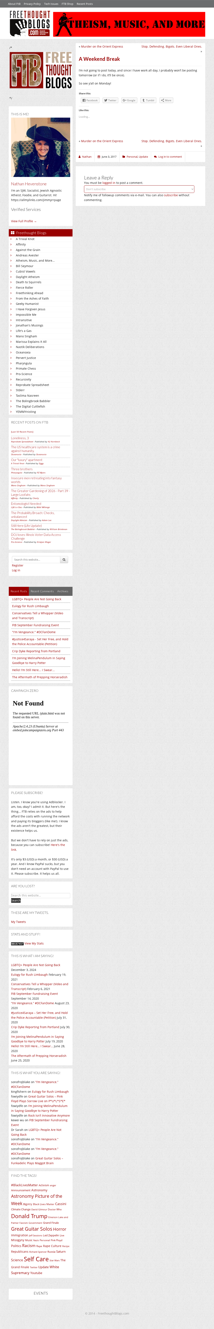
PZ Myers (41, 472)
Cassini (60, 1204)
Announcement (21, 1190)
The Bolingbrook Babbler (33, 401)
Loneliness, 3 (20, 438)
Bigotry (27, 1204)
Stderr (20, 390)
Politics (16, 1246)
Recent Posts (85, 4)
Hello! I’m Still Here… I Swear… (32, 1046)
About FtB (14, 4)
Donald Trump (29, 1216)
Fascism (23, 1222)
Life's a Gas (24, 331)
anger (53, 1185)
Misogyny (17, 1240)
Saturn (61, 1251)
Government (35, 1222)
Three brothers (22, 469)
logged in (108, 183)
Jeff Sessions (35, 1235)
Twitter (33, 1267)
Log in (16, 570)
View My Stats (34, 943)
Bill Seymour (24, 266)
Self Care (36, 1259)
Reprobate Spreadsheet (32, 385)
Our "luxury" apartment (26, 460)
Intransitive (24, 320)
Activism (44, 1185)
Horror (59, 1229)
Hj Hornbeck (54, 441)
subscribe (171, 195)
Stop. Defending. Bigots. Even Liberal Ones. (171, 46)
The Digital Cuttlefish (30, 406)
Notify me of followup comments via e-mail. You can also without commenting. (136, 197)
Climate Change (21, 1209)
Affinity (21, 244)
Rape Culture (52, 1246)
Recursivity (23, 379)
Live (62, 1235)
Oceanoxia (23, 352)
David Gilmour (39, 1209)
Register (17, 565)
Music (28, 1240)
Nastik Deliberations (30, 347)
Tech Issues (51, 4)
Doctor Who (55, 1209)
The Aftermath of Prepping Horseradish (40, 677)
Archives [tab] (62, 591)
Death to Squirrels (28, 282)
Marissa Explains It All (31, 342)
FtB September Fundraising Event (35, 625)
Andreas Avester (27, 255)
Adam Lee (46, 520)
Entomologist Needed (26, 503)
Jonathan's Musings (29, 325)
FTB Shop (67, 4)
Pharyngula (24, 363)
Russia (51, 1252)
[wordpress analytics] (17, 943)
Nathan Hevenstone (29, 183)
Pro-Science (24, 374)
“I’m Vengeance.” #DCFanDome (32, 1003)
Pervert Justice (26, 358)
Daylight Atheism (28, 277)
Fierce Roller (24, 288)
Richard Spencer (38, 1251)
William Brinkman (58, 529)
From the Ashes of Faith (32, 298)
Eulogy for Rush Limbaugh (30, 606)
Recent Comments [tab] (42, 591)
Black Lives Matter (43, 1204)
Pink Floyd (56, 1240)
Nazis (36, 1240)
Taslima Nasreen (27, 396)
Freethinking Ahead (29, 293)
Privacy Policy (32, 4)
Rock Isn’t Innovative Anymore (49, 1115)
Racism (29, 1245)
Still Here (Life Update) (26, 525)
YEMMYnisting (26, 412)
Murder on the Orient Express (102, 46)
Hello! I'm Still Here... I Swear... (33, 670)
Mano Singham (26, 336)
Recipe (65, 1246)
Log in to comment (170, 156)
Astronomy (39, 1190)
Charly (36, 498)
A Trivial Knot (25, 239)
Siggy (41, 463)
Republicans (19, 1252)
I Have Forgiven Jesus (30, 309)
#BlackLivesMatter (24, 1185)
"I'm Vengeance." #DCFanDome (34, 632)
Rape (39, 1246)
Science (17, 1260)
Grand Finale (51, 1223)
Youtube (36, 1273)
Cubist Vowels (25, 271)
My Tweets (18, 922)
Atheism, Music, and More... (35, 260)
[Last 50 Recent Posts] (22, 431)
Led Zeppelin (51, 1235)
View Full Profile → (24, 221)
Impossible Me (26, 315)
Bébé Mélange (43, 507)
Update (43, 1267)
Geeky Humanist (27, 304)
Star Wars (55, 1260)
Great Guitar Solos (31, 1229)
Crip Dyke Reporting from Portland (36, 651)
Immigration (19, 1235)
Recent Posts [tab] (18, 591)
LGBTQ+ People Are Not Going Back (36, 599)
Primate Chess (26, 368)
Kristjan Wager (44, 541)
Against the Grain (28, 250)
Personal (45, 1240)
